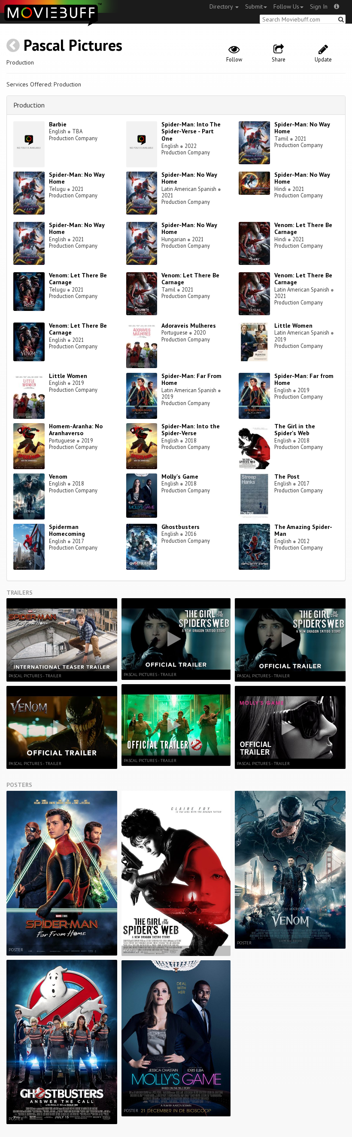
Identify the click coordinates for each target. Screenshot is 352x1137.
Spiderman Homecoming (67, 530)
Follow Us (286, 6)
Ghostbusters (180, 527)
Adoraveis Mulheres (188, 325)
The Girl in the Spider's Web (294, 429)
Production (29, 105)
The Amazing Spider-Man (303, 530)
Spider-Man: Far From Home (191, 379)
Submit (254, 6)
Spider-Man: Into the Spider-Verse (190, 429)
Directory (221, 6)
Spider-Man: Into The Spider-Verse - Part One (191, 131)
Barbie (58, 124)
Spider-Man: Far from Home (304, 379)
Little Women (293, 325)
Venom (58, 476)
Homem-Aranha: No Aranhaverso (76, 429)
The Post (287, 476)
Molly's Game (179, 476)
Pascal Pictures (73, 45)
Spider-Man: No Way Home (302, 127)
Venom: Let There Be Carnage (303, 228)
